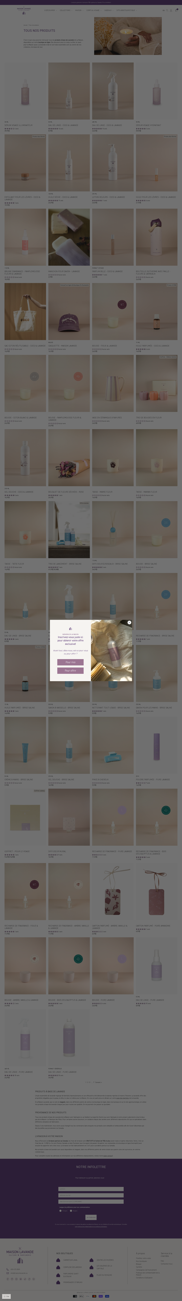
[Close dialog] (129, 622)
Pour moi (70, 662)
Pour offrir (70, 670)
